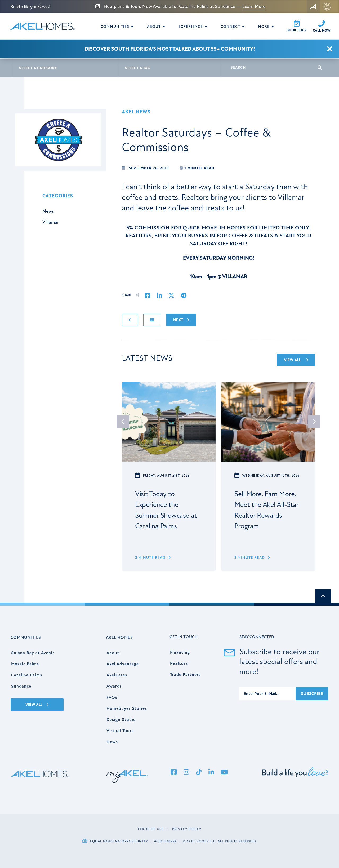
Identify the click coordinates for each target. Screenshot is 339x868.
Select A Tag (137, 68)
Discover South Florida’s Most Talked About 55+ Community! (169, 49)
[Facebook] (173, 772)
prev (123, 421)
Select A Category (38, 68)
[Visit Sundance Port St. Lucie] (327, 6)
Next (178, 320)
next (314, 421)
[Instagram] (186, 772)
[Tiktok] (198, 772)
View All (293, 360)
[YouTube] (224, 772)
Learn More (253, 6)
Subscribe (312, 693)
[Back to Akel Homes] (313, 6)
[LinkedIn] (211, 772)
